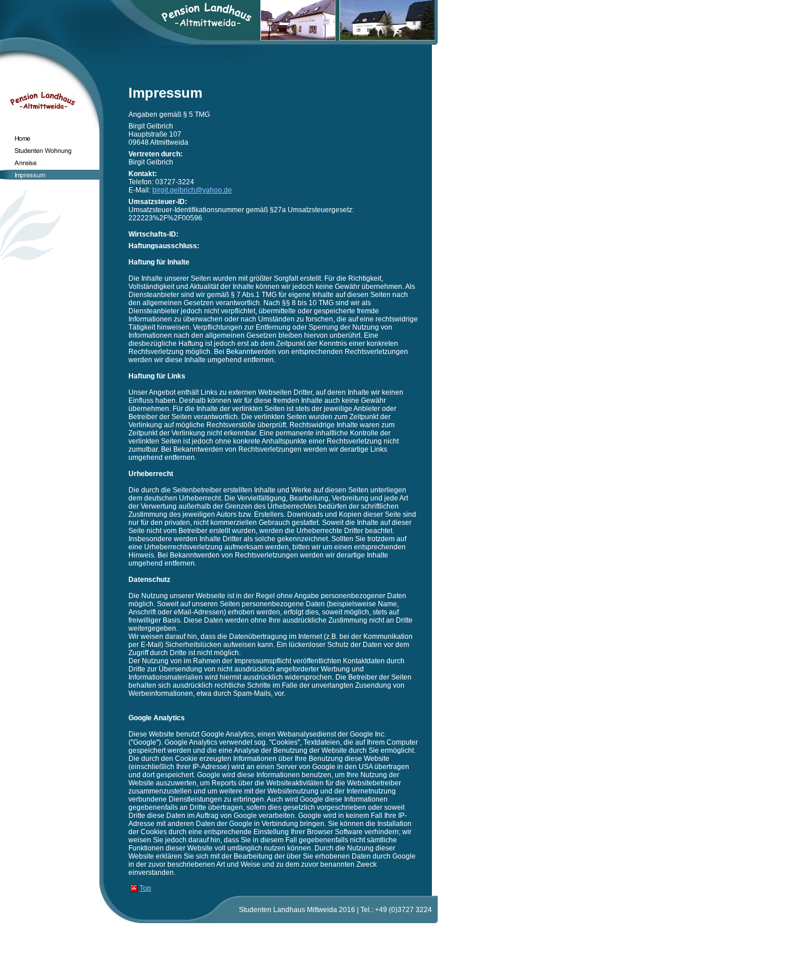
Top (145, 888)
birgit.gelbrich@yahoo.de (192, 190)
